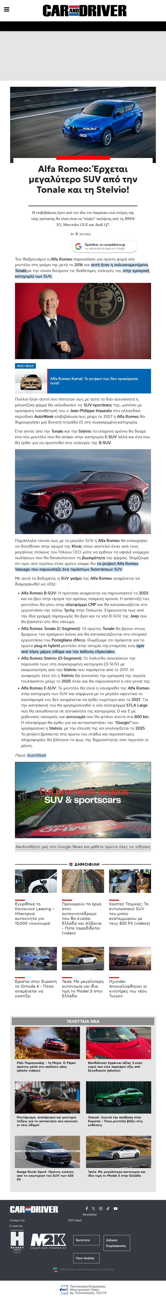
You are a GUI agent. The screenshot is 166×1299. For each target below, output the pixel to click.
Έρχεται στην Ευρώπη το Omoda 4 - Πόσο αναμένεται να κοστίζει (36, 989)
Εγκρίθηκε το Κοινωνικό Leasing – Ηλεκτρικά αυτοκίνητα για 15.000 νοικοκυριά (34, 914)
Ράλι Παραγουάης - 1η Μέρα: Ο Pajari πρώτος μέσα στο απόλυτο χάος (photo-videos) (46, 1067)
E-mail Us (16, 1226)
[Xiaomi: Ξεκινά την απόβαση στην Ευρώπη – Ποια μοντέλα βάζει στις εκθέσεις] (118, 1097)
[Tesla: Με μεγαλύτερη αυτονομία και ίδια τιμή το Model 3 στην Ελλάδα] (118, 1152)
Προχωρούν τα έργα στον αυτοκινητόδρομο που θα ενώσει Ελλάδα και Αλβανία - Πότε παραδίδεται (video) (82, 919)
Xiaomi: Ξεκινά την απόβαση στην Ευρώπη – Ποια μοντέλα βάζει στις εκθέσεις (115, 1121)
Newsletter (90, 1214)
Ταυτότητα (83, 1240)
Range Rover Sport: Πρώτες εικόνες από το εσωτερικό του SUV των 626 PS (45, 1176)
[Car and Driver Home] (35, 1208)
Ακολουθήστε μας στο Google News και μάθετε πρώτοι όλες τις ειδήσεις (83, 847)
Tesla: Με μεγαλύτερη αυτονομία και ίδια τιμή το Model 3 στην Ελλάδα (83, 989)
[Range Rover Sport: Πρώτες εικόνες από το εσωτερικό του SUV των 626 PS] (47, 1152)
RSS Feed (74, 1220)
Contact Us (17, 1220)
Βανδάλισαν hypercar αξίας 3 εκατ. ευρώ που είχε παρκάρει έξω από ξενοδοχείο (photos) (115, 1067)
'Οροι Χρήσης (85, 1258)
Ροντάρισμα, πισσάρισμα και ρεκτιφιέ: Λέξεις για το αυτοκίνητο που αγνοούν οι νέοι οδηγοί (47, 1121)
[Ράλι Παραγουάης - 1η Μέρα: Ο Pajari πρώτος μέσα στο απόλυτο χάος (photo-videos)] (47, 1043)
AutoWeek (36, 755)
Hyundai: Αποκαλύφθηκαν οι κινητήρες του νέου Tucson (128, 989)
